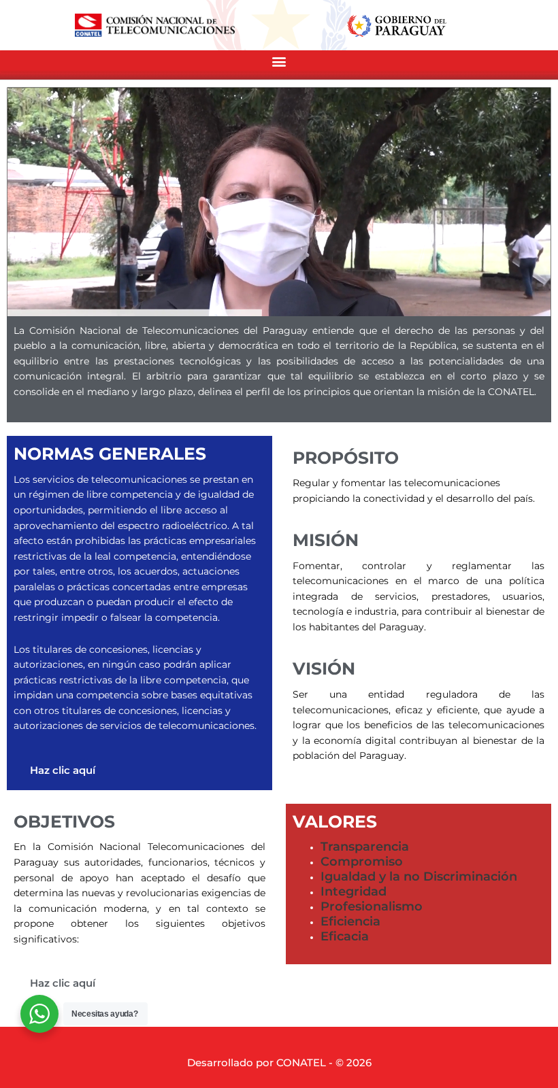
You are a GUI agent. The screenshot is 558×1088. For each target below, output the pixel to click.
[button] (279, 61)
